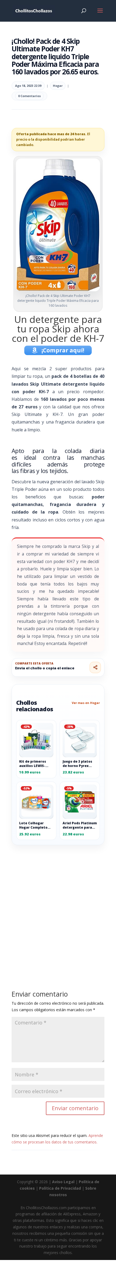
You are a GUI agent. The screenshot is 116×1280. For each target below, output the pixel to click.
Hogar (58, 86)
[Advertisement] (58, 905)
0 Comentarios (29, 96)
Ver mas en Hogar (86, 703)
